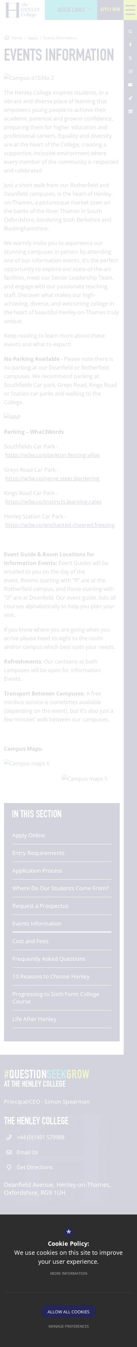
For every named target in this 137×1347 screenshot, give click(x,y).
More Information (68, 1273)
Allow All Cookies (68, 1312)
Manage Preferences (69, 1326)
